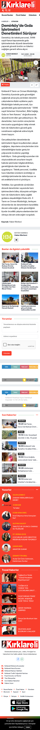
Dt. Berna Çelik (19, 534)
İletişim (14, 696)
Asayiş (21, 432)
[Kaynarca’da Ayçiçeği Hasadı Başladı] (10, 300)
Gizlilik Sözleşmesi (26, 696)
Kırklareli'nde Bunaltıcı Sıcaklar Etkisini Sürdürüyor (28, 266)
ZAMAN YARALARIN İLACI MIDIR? (23, 499)
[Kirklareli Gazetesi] (18, 4)
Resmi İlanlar (7, 15)
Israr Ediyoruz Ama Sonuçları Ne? (24, 517)
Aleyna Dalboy (19, 523)
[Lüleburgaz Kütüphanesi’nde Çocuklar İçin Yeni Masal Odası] (10, 277)
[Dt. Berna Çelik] (6, 537)
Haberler (4, 21)
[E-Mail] (16, 240)
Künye (6, 696)
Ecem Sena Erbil (20, 513)
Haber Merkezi (20, 235)
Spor (23, 692)
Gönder (6, 353)
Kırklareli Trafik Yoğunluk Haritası (16, 673)
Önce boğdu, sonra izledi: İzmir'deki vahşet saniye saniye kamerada (27, 458)
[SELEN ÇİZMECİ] (6, 497)
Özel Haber (21, 15)
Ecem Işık (17, 505)
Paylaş (6, 84)
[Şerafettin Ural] (6, 558)
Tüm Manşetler (10, 678)
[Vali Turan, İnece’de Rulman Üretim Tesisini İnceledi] (10, 257)
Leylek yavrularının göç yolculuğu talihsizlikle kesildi (28, 308)
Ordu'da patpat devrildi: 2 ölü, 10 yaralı (27, 436)
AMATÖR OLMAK (20, 549)
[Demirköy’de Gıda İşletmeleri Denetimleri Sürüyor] (20, 70)
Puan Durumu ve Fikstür (13, 676)
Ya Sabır (16, 508)
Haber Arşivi (9, 683)
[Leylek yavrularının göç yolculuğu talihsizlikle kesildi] (29, 300)
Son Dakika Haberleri (12, 681)
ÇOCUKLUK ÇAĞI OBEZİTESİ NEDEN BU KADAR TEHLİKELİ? (25, 538)
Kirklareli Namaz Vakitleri (13, 671)
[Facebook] (18, 659)
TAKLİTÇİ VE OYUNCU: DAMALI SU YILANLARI (25, 528)
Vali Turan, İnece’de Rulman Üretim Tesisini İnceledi (9, 266)
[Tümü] (37, 415)
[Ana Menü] (9, 11)
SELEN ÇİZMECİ (19, 495)
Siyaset (15, 692)
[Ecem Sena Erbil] (6, 515)
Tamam (27, 727)
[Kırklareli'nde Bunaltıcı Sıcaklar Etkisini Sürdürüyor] (29, 257)
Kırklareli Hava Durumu (12, 668)
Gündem (32, 15)
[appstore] (20, 703)
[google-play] (20, 709)
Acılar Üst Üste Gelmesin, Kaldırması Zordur (23, 560)
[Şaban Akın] (6, 548)
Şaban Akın (17, 546)
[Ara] (6, 11)
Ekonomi (7, 692)
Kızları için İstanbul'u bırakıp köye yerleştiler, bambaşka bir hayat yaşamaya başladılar (29, 287)
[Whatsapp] (22, 659)
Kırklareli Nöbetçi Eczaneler (14, 666)
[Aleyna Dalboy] (6, 526)
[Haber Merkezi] (7, 237)
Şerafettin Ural (20, 556)
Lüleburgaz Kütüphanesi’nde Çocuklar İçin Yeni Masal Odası (28, 470)
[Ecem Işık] (6, 505)
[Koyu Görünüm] (3, 11)
